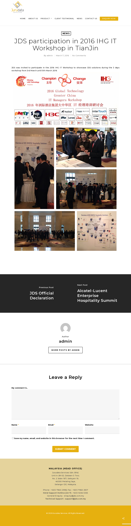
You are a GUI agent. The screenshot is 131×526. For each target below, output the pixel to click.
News (79, 19)
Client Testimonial (64, 19)
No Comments (79, 55)
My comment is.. (20, 388)
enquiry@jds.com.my (74, 496)
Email (51, 425)
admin (50, 55)
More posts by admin (65, 350)
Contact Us (91, 19)
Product (45, 19)
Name (15, 425)
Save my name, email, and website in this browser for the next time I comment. (54, 438)
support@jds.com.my (75, 499)
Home (23, 19)
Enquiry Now (109, 19)
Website (89, 425)
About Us (33, 19)
